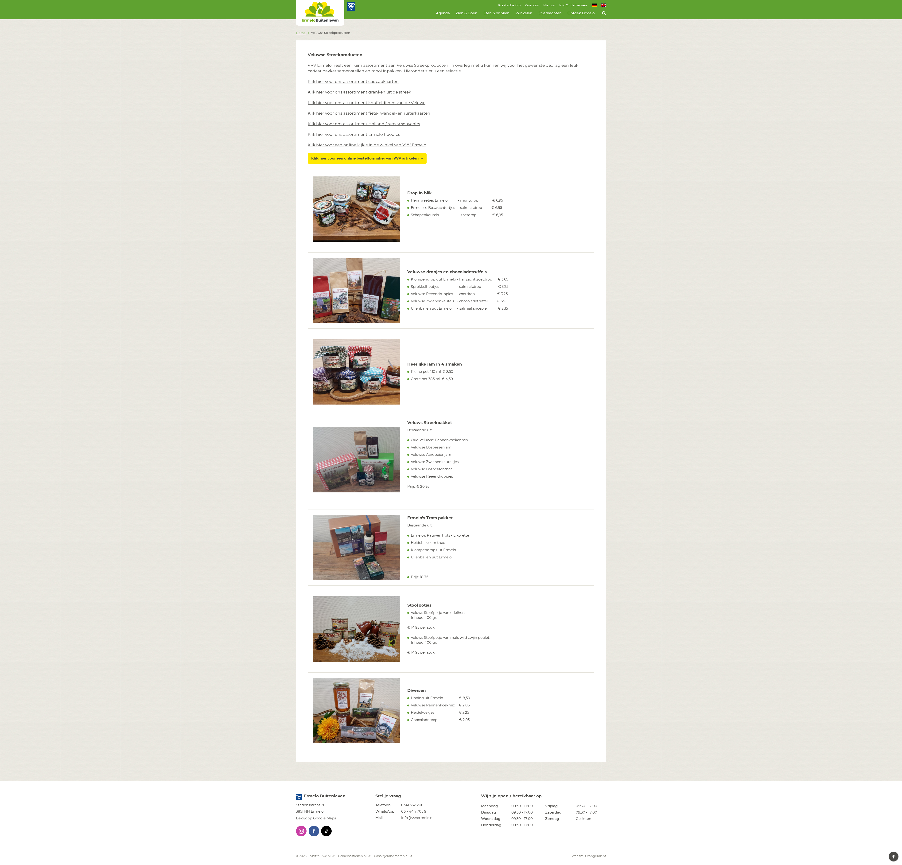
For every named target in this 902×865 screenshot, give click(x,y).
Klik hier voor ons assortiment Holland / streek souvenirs (364, 124)
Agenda (443, 13)
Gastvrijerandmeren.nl (391, 856)
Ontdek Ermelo (581, 13)
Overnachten (550, 13)
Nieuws (549, 5)
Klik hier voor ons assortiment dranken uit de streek (359, 92)
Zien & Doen (466, 13)
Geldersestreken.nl (352, 856)
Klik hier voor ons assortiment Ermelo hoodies (354, 134)
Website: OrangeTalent (589, 856)
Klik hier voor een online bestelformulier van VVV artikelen (365, 158)
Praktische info (509, 5)
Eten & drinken (496, 13)
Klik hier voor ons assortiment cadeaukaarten (353, 82)
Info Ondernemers (573, 5)
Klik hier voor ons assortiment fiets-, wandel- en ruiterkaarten (369, 113)
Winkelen (523, 13)
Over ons (532, 5)
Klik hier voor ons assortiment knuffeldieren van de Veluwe (366, 103)
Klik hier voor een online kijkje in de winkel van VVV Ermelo (367, 145)
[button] (301, 831)
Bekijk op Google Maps (316, 818)
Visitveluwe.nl (320, 856)
